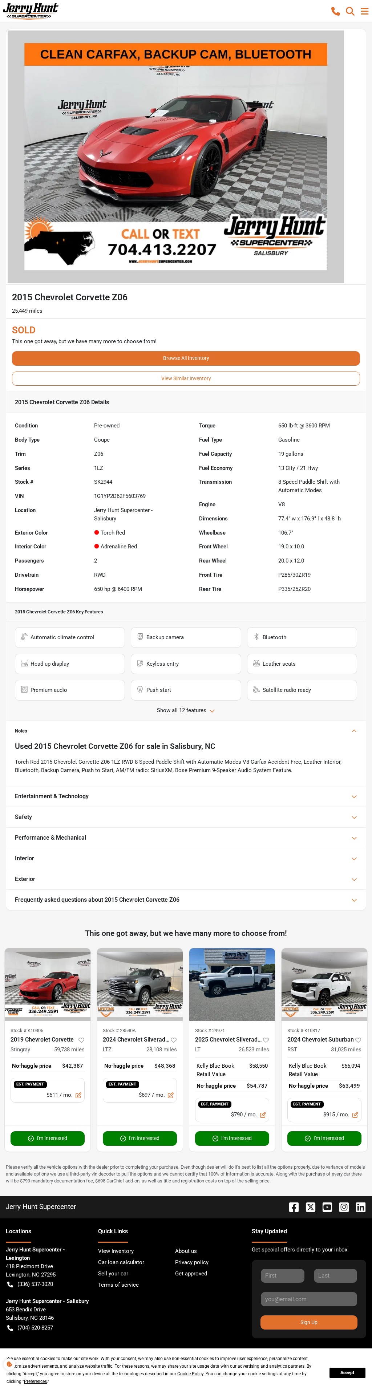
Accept (347, 1372)
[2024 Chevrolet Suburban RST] (324, 984)
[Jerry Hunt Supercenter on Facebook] (291, 1206)
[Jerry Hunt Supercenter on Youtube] (324, 1206)
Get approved (191, 1273)
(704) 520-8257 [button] (35, 1327)
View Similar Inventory (186, 378)
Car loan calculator (121, 1262)
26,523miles (254, 1049)
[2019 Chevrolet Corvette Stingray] (47, 984)
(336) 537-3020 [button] (35, 1284)
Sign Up (309, 1322)
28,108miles (161, 1049)
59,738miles (69, 1049)
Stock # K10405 (27, 1030)
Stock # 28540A (119, 1030)
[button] (335, 11)
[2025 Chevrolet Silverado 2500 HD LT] (232, 984)
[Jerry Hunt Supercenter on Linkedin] (357, 1206)
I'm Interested (52, 1138)
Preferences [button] (35, 1381)
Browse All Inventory (186, 358)
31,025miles (346, 1049)
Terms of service (118, 1285)
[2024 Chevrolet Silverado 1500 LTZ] (140, 984)
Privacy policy (192, 1262)
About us (186, 1251)
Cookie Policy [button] (190, 1373)
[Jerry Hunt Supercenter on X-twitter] (307, 1206)
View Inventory (116, 1251)
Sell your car (113, 1273)
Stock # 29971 (210, 1030)
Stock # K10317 (303, 1030)
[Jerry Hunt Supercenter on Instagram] (341, 1206)
